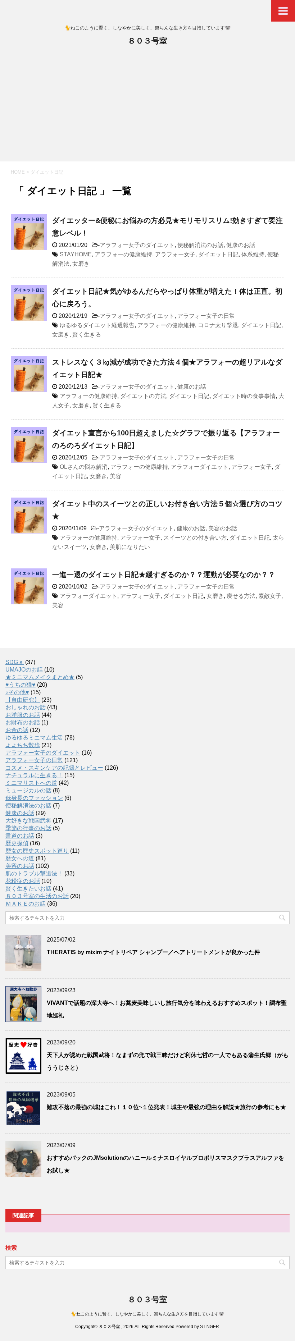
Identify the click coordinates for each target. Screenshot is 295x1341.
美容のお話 (222, 528)
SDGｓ (14, 662)
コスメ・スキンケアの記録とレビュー (54, 768)
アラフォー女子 (175, 254)
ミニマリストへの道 (31, 783)
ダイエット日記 (218, 254)
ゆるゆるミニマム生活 (34, 737)
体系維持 (252, 254)
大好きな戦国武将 (28, 821)
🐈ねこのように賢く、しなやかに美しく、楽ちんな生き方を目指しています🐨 (147, 1314)
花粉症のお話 (22, 881)
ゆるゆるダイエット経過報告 (97, 325)
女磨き (81, 264)
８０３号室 (147, 41)
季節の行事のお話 (28, 828)
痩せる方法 (241, 596)
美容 (115, 476)
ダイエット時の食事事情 (244, 396)
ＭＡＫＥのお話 (25, 904)
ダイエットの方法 (143, 396)
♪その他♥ (17, 692)
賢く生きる (86, 334)
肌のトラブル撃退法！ (34, 873)
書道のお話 (19, 836)
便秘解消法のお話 (200, 245)
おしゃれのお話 (25, 707)
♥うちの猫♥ (20, 685)
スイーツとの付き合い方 (195, 538)
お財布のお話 (22, 722)
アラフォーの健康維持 (123, 254)
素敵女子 (269, 596)
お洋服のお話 (22, 715)
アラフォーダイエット (199, 467)
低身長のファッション (34, 798)
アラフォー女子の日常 (206, 316)
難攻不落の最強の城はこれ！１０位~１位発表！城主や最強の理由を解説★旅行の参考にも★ (166, 1107)
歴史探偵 (16, 843)
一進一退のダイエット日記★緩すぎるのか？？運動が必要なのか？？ (163, 574)
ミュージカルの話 (28, 790)
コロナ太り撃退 (218, 325)
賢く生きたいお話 (28, 888)
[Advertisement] (147, 107)
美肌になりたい (130, 547)
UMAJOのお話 (24, 670)
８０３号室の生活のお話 (37, 896)
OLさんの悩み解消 (84, 467)
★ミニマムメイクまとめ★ (39, 677)
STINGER (209, 1326)
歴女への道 (19, 858)
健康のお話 (240, 245)
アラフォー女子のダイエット (137, 245)
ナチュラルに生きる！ (34, 775)
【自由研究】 (22, 700)
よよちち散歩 (22, 745)
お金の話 (16, 730)
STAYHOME (76, 254)
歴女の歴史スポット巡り (37, 851)
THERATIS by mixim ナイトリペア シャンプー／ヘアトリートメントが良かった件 (153, 952)
